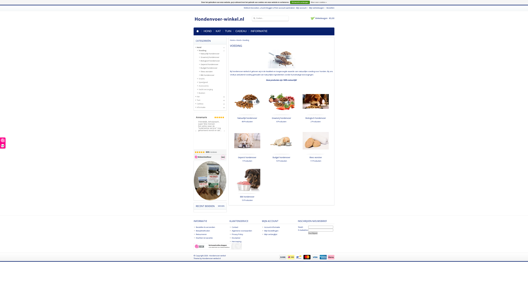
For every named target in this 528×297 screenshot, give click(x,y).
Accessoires (204, 86)
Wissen (221, 206)
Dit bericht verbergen (300, 2)
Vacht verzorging (206, 89)
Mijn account (301, 8)
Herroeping (236, 241)
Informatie (259, 31)
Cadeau (241, 31)
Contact (235, 227)
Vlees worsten (315, 157)
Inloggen (269, 8)
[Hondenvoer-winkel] (220, 19)
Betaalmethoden (203, 230)
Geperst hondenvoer (247, 157)
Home (198, 31)
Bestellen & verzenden (205, 227)
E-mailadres (303, 230)
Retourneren (201, 234)
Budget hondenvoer (281, 157)
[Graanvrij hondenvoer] (281, 115)
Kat (218, 31)
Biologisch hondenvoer (315, 118)
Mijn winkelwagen (316, 8)
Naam (300, 227)
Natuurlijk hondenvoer (247, 118)
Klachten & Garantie (204, 238)
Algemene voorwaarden (242, 230)
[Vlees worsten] (316, 154)
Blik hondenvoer (247, 196)
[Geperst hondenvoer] (247, 154)
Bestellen (330, 8)
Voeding (246, 40)
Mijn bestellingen (271, 230)
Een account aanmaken (285, 8)
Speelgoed (203, 82)
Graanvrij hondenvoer (281, 118)
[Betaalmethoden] (306, 258)
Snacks (202, 78)
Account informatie (272, 227)
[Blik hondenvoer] (247, 194)
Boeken (202, 93)
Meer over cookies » (319, 2)
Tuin (228, 31)
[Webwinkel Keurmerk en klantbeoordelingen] (218, 246)
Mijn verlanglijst (270, 234)
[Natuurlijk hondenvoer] (247, 115)
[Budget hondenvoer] (281, 154)
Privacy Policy (237, 234)
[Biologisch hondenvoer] (316, 115)
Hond (208, 31)
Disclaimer (236, 238)
